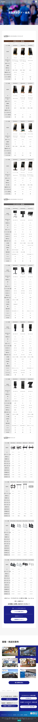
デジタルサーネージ (9, 690)
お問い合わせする (9, 699)
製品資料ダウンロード (19, 619)
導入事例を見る (19, 682)
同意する (19, 720)
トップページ (3, 690)
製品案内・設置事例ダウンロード (9, 705)
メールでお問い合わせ (19, 611)
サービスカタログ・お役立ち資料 (28, 706)
